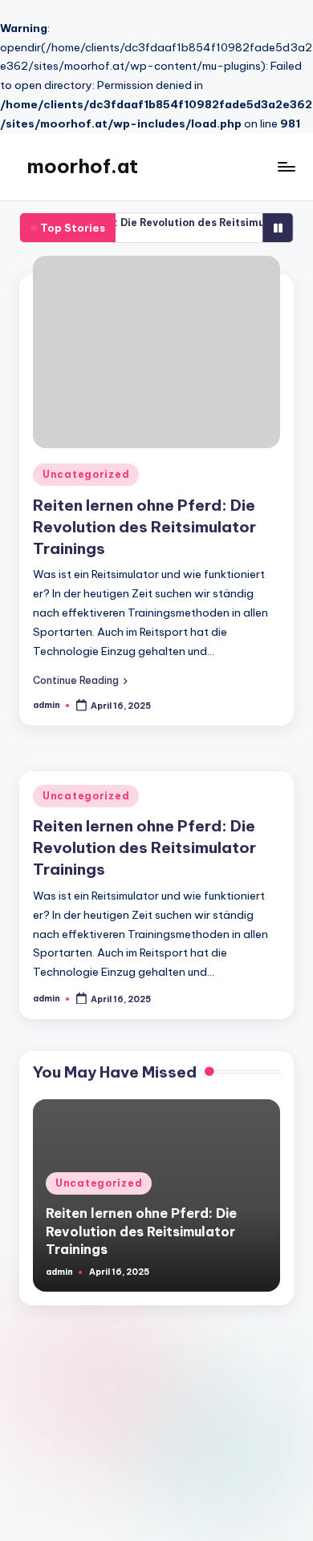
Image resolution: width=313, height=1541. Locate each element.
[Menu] (286, 167)
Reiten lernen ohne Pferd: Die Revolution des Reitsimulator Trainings (144, 526)
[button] (80, 680)
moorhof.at (82, 166)
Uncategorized (86, 474)
